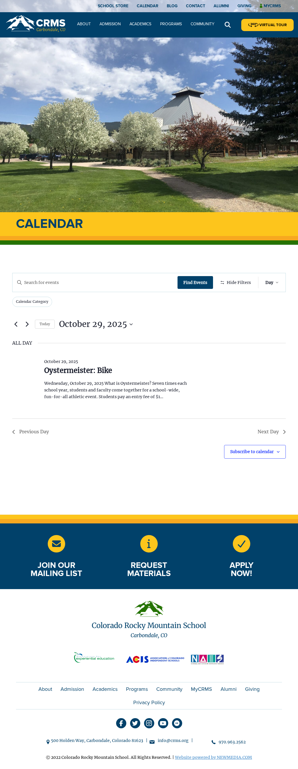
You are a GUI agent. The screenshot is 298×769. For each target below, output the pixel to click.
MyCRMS (201, 689)
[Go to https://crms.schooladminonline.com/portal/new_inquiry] (149, 543)
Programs (171, 24)
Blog (172, 5)
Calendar (147, 5)
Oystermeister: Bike (78, 370)
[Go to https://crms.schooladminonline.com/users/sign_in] (241, 543)
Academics (140, 24)
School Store (113, 5)
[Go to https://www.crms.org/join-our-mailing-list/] (56, 543)
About (84, 24)
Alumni (221, 5)
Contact (195, 5)
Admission (110, 24)
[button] (227, 25)
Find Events (195, 282)
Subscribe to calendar (252, 451)
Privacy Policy (149, 702)
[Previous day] (15, 324)
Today (45, 324)
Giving (244, 5)
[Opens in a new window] (96, 659)
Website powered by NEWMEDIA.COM (213, 757)
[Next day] (27, 324)
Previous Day (34, 431)
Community (202, 24)
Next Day (268, 431)
